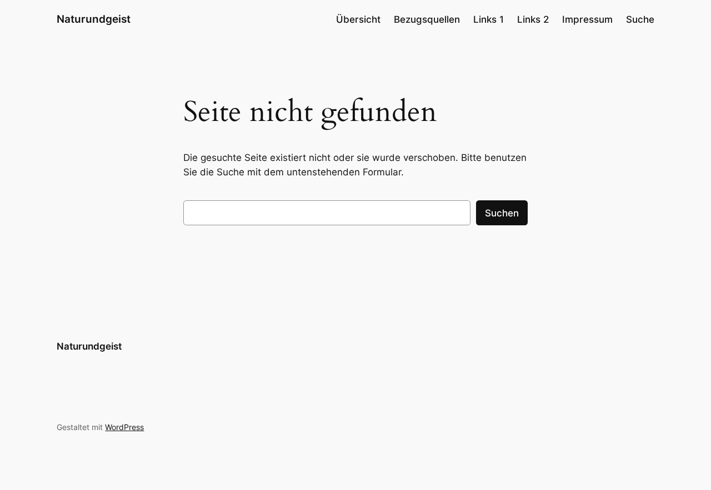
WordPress (124, 427)
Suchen (502, 213)
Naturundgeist (94, 19)
